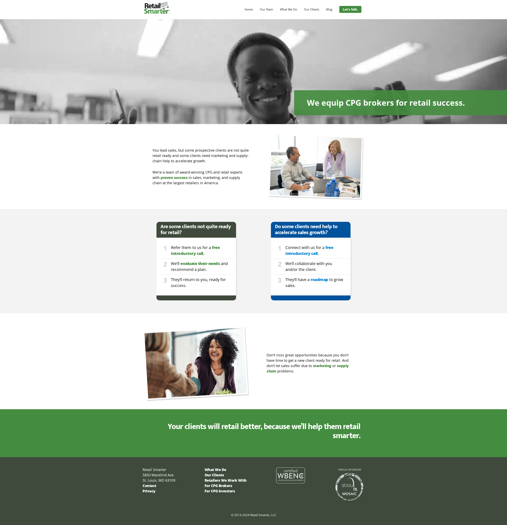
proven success (174, 177)
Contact (149, 485)
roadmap (319, 279)
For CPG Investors (220, 491)
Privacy (149, 491)
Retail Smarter (178, 7)
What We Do (215, 469)
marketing (322, 365)
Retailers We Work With (226, 480)
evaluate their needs (200, 263)
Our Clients (214, 475)
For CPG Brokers (218, 485)
